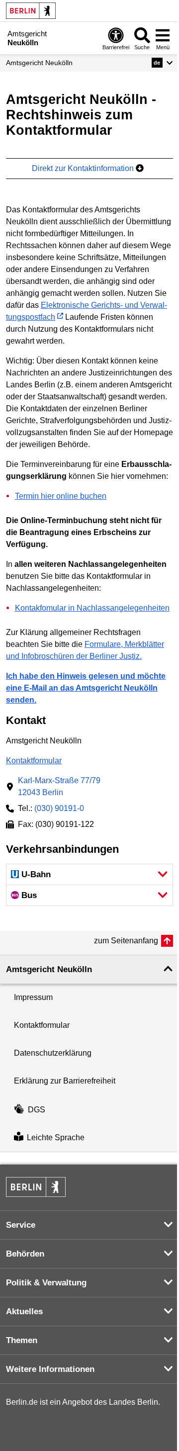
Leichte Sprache (56, 1137)
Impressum (33, 997)
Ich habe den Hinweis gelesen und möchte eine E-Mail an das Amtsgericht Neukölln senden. (86, 688)
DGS (36, 1109)
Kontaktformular (34, 760)
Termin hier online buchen (60, 496)
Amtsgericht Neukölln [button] (49, 969)
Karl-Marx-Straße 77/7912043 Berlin (59, 786)
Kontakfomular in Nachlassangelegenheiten (92, 608)
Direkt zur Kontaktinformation (84, 168)
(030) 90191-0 (59, 808)
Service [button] (20, 1225)
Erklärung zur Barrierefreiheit (64, 1081)
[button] (162, 63)
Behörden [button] (25, 1254)
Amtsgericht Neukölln (39, 63)
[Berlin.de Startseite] (31, 10)
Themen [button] (21, 1340)
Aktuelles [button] (24, 1311)
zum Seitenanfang (126, 940)
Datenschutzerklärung (52, 1053)
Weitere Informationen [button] (50, 1369)
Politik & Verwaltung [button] (46, 1282)
